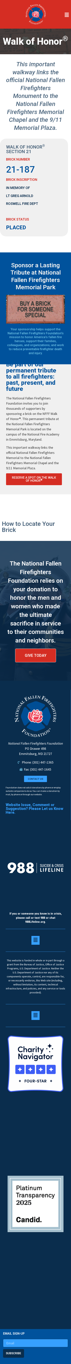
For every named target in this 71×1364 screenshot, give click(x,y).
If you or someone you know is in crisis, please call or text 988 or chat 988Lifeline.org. (35, 918)
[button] (60, 15)
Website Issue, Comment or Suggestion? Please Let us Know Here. (34, 808)
